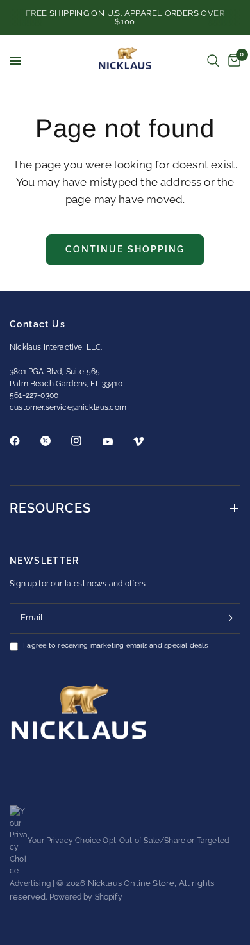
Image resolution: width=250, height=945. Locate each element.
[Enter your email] (227, 618)
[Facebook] (24, 441)
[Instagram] (85, 441)
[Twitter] (54, 441)
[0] (232, 61)
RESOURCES (50, 508)
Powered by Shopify (85, 896)
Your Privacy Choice (64, 840)
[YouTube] (117, 442)
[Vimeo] (147, 441)
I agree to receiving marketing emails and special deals (115, 646)
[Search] (213, 61)
